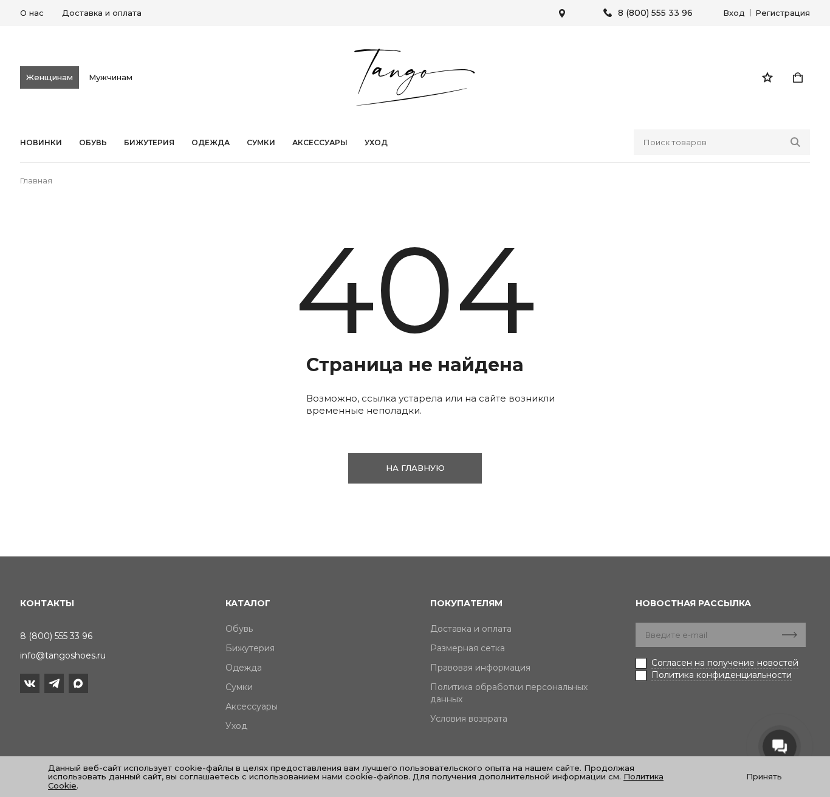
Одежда (210, 143)
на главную (415, 468)
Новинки (41, 143)
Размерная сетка (467, 648)
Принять (764, 776)
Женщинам (49, 77)
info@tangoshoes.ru (63, 655)
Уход (376, 143)
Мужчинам (110, 77)
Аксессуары (320, 143)
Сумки (261, 143)
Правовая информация (480, 667)
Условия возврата (468, 718)
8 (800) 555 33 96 (655, 13)
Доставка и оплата (102, 13)
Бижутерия (149, 143)
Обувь (93, 143)
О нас (32, 13)
